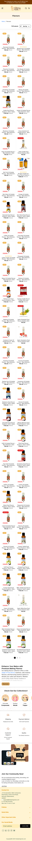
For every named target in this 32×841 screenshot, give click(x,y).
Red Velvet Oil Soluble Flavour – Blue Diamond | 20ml (8, 195)
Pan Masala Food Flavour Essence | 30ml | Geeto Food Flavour (23, 650)
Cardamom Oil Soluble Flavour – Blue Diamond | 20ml (23, 382)
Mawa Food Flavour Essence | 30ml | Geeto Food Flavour (8, 506)
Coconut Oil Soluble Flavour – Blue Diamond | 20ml (23, 361)
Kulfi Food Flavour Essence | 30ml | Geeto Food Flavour (8, 567)
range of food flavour (8, 672)
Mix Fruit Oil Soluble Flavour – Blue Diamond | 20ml (8, 173)
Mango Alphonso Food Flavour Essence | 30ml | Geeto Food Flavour (23, 423)
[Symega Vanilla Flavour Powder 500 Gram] (23, 290)
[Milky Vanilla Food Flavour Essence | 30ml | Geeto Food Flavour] (23, 579)
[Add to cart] (8, 43)
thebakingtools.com (21, 839)
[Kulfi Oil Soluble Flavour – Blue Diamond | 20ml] (8, 435)
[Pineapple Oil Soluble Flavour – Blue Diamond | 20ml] (23, 248)
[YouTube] (14, 830)
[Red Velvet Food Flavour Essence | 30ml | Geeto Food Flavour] (23, 206)
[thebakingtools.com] (16, 8)
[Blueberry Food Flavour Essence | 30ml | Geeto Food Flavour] (8, 393)
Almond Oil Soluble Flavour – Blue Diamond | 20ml (23, 402)
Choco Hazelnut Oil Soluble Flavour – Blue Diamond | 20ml (23, 131)
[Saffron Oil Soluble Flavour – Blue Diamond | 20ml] (8, 476)
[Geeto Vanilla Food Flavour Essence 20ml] (23, 143)
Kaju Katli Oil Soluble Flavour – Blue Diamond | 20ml (8, 464)
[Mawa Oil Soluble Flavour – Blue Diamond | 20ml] (8, 270)
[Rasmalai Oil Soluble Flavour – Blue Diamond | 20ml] (8, 39)
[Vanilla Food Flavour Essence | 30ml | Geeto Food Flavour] (8, 102)
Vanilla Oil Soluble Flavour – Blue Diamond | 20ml (23, 111)
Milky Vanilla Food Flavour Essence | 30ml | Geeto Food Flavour (23, 588)
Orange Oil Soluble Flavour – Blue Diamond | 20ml (23, 195)
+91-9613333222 (7, 801)
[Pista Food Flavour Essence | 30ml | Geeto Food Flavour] (23, 435)
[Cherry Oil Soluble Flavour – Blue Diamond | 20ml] (8, 600)
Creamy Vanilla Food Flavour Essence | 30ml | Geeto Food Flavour (23, 547)
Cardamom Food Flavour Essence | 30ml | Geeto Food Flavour (8, 650)
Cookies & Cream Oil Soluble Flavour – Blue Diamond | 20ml (8, 340)
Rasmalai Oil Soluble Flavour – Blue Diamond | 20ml (8, 47)
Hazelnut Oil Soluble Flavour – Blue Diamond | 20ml (8, 361)
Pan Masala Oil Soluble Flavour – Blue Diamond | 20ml (23, 69)
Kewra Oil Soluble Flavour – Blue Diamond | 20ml (23, 629)
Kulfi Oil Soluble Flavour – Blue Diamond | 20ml (8, 444)
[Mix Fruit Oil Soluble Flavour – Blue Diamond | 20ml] (8, 164)
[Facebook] (3, 830)
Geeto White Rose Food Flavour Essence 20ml (23, 609)
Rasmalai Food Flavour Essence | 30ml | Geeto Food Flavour (8, 215)
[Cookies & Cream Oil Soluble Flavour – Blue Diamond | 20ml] (8, 332)
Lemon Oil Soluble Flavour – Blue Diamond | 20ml (23, 485)
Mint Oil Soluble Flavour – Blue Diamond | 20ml (8, 629)
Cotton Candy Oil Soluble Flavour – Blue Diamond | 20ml (8, 258)
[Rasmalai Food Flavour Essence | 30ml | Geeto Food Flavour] (8, 206)
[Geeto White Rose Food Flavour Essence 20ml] (23, 600)
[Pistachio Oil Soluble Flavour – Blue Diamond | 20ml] (8, 61)
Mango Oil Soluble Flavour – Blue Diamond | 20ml (23, 90)
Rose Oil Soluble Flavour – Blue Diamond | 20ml (8, 152)
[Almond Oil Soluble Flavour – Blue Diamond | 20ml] (23, 393)
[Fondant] (10, 698)
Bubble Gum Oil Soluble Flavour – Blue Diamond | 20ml (8, 382)
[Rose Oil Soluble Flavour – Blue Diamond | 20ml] (8, 143)
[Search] (25, 8)
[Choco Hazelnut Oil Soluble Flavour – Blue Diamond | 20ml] (23, 122)
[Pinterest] (11, 830)
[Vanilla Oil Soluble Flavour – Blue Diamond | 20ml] (23, 102)
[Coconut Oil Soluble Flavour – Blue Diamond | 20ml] (23, 352)
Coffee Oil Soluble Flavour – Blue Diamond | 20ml (8, 236)
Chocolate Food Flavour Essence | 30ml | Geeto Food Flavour (8, 423)
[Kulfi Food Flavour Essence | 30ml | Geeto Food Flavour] (8, 559)
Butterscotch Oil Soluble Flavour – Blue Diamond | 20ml (23, 49)
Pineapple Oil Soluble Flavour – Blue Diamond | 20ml (23, 257)
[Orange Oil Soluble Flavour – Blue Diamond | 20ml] (23, 186)
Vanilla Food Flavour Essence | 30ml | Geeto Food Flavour (8, 111)
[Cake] (20, 698)
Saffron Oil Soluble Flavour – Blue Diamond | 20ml (8, 485)
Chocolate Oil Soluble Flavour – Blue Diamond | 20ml (23, 236)
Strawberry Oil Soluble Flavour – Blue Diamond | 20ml (8, 90)
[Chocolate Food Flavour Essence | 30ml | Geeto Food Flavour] (8, 414)
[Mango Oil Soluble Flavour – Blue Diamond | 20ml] (23, 81)
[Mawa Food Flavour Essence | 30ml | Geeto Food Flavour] (8, 497)
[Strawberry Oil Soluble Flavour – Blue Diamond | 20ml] (8, 81)
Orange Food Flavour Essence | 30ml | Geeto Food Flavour (23, 567)
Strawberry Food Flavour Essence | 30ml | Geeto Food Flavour (23, 464)
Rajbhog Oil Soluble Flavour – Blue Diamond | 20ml (8, 320)
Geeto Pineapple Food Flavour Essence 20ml (23, 320)
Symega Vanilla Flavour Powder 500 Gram (23, 299)
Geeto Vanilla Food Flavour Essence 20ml (23, 152)
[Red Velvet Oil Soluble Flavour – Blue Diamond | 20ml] (8, 186)
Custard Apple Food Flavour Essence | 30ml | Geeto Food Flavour (8, 588)
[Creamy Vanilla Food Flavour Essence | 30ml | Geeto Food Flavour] (23, 538)
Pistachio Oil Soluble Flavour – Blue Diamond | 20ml (8, 69)
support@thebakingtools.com (11, 799)
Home (3, 21)
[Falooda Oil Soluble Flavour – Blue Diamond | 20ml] (8, 538)
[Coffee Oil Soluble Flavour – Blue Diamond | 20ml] (8, 227)
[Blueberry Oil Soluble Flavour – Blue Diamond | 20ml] (8, 122)
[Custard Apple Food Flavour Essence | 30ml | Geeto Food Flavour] (8, 579)
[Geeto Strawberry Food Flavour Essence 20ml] (23, 332)
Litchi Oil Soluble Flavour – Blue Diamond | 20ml (8, 526)
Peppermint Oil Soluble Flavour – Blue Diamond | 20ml (23, 506)
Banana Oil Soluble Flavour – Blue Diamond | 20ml (23, 526)
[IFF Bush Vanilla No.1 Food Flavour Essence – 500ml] (23, 164)
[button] (3, 8)
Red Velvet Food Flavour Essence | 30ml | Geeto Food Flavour (23, 215)
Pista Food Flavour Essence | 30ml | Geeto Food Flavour (23, 444)
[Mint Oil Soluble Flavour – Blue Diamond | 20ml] (8, 620)
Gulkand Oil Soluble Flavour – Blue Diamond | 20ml (23, 279)
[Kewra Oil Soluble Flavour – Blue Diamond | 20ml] (23, 620)
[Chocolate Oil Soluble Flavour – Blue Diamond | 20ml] (23, 227)
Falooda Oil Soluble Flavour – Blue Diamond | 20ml (8, 547)
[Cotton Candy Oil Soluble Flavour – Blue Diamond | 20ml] (8, 248)
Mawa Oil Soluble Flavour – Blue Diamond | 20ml (8, 279)
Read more (5, 684)
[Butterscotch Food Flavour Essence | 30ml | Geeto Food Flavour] (8, 290)
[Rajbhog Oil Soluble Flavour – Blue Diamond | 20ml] (8, 311)
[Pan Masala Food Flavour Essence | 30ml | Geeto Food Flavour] (23, 641)
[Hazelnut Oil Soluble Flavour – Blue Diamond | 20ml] (8, 352)
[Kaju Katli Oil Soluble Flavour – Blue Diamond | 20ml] (8, 455)
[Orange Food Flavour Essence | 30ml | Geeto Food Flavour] (23, 559)
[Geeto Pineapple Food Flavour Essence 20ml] (23, 311)
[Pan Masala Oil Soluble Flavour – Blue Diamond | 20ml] (23, 61)
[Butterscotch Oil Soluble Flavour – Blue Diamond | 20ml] (23, 39)
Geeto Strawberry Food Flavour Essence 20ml (23, 340)
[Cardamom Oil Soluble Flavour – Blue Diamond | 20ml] (23, 373)
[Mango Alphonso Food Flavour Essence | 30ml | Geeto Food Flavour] (23, 414)
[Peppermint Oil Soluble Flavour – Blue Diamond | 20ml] (23, 497)
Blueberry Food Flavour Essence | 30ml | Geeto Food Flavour (8, 402)
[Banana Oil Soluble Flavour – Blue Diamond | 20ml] (23, 517)
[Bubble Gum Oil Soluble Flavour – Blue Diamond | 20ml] (8, 373)
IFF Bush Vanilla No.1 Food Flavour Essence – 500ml (23, 174)
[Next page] (20, 658)
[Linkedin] (5, 830)
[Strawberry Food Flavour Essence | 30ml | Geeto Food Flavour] (23, 455)
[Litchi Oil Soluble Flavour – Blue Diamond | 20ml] (8, 517)
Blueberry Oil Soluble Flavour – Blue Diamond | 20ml (8, 131)
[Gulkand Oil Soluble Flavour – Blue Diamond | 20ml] (23, 270)
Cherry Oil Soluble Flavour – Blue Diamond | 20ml (8, 609)
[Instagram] (8, 830)
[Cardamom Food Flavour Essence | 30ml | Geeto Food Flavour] (8, 641)
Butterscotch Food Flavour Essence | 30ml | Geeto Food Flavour (8, 299)
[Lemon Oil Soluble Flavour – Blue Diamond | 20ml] (23, 476)
